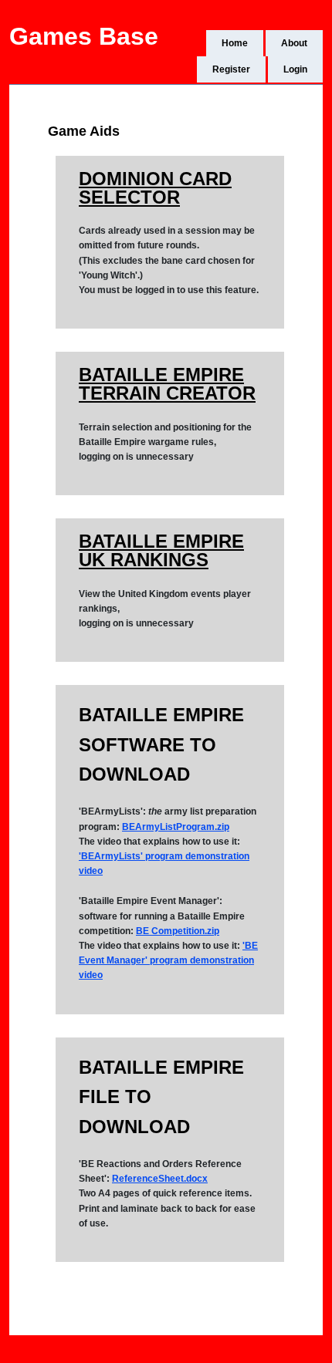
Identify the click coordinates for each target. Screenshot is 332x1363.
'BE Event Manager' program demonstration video (168, 960)
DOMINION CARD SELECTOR (155, 187)
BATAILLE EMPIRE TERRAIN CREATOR (167, 383)
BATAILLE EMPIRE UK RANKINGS (161, 550)
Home (235, 43)
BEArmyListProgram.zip (175, 827)
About (294, 43)
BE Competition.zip (177, 931)
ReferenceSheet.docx (160, 1178)
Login (295, 69)
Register (231, 69)
